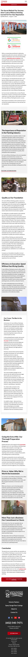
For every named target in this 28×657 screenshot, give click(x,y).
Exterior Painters (14, 602)
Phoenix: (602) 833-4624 (14, 644)
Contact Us (14, 612)
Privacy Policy (14, 639)
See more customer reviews (8, 170)
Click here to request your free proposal (14, 579)
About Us (14, 609)
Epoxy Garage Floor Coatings (14, 605)
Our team (6, 340)
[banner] (4, 1)
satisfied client (22, 569)
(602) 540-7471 (14, 622)
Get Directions (14, 633)
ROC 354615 (14, 653)
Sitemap (14, 642)
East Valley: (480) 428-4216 (14, 646)
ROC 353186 (14, 651)
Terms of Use (14, 641)
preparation (22, 444)
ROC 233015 (14, 648)
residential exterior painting (13, 58)
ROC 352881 (14, 650)
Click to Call (14, 4)
